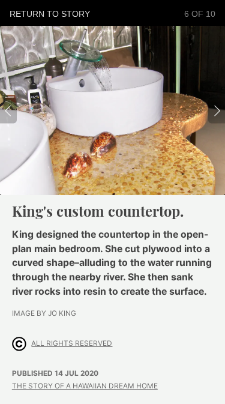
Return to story (50, 14)
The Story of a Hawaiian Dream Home (85, 386)
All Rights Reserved (71, 343)
